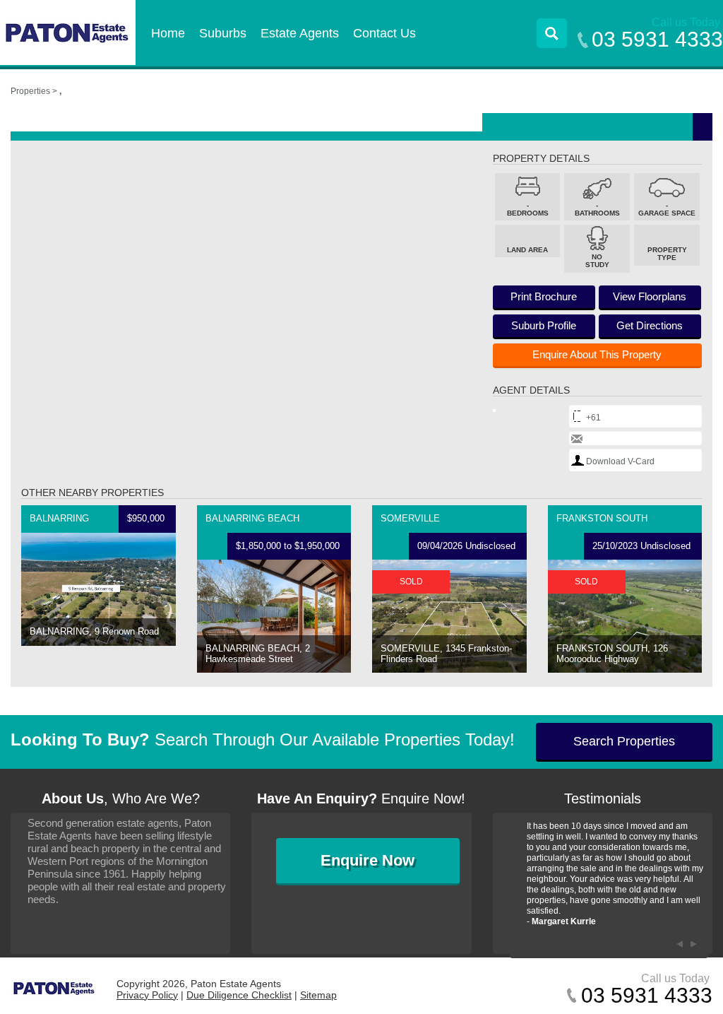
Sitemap (318, 995)
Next (694, 944)
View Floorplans (649, 296)
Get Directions (649, 325)
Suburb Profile (543, 325)
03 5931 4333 (657, 39)
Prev (679, 944)
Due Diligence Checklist (239, 995)
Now (367, 860)
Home (168, 33)
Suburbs (222, 33)
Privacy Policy (147, 995)
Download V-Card (620, 461)
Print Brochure (543, 296)
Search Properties (624, 741)
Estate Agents (300, 33)
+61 (593, 418)
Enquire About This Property (597, 354)
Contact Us (384, 33)
